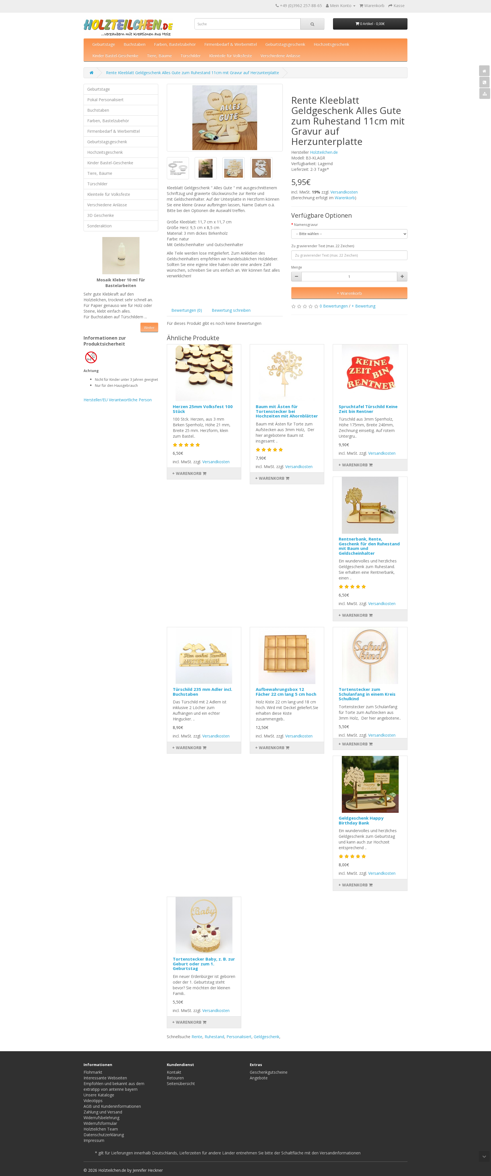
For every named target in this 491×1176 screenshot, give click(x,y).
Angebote (259, 1078)
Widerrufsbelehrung (101, 1117)
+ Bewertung (363, 306)
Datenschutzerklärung (104, 1134)
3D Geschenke (100, 215)
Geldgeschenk (266, 1036)
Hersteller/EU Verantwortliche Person (118, 399)
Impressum (94, 1140)
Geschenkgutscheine (269, 1072)
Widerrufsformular (100, 1123)
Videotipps (93, 1100)
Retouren (175, 1078)
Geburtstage (103, 44)
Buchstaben (134, 44)
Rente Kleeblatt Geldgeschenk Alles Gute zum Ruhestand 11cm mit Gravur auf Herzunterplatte (192, 72)
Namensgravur (306, 224)
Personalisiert (238, 1036)
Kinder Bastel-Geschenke (115, 55)
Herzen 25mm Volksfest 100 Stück (203, 409)
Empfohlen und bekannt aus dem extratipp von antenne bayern (114, 1086)
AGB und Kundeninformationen (112, 1106)
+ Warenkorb (349, 293)
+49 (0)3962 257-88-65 (301, 5)
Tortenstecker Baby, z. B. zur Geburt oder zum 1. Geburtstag (204, 963)
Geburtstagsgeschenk (285, 44)
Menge (296, 267)
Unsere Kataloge (99, 1095)
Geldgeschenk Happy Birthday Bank (361, 820)
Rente (197, 1036)
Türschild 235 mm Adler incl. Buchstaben (202, 691)
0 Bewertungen (334, 306)
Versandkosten (344, 192)
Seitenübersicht (181, 1083)
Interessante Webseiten (105, 1078)
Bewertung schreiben (231, 310)
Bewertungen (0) (186, 310)
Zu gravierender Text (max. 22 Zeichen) (322, 246)
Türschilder (190, 55)
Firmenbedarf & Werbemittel (230, 44)
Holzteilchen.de (324, 152)
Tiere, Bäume (159, 55)
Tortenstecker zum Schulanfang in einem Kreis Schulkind (367, 693)
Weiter (149, 327)
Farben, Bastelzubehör (175, 44)
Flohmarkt (93, 1072)
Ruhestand (214, 1036)
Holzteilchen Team (101, 1129)
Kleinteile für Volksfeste (230, 55)
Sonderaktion (99, 225)
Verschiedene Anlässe (280, 55)
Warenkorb (345, 197)
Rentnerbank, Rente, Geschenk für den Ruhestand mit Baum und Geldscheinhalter (369, 546)
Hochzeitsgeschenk (331, 44)
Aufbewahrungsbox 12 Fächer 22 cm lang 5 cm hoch (286, 691)
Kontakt (174, 1072)
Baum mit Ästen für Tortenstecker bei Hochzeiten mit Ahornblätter (287, 411)
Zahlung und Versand (103, 1112)
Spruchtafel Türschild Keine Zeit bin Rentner (368, 409)
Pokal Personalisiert (105, 99)
